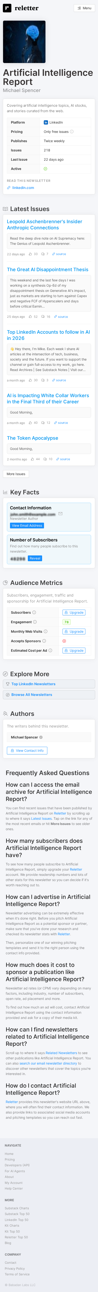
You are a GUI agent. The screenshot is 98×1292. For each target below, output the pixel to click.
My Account (14, 1183)
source (60, 254)
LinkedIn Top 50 (16, 1220)
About (9, 1177)
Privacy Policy (15, 1268)
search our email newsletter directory (48, 1063)
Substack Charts (17, 1208)
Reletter (60, 813)
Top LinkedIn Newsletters (33, 684)
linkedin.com (23, 187)
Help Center (14, 1188)
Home (9, 1154)
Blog (8, 1243)
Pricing (10, 1159)
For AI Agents (15, 1171)
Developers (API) (17, 1165)
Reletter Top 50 (16, 1237)
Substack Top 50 (17, 1214)
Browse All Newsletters (31, 694)
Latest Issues (41, 818)
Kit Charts (12, 1225)
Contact (10, 1262)
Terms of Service (17, 1274)
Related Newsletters (61, 1053)
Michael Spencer (22, 90)
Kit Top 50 (12, 1231)
